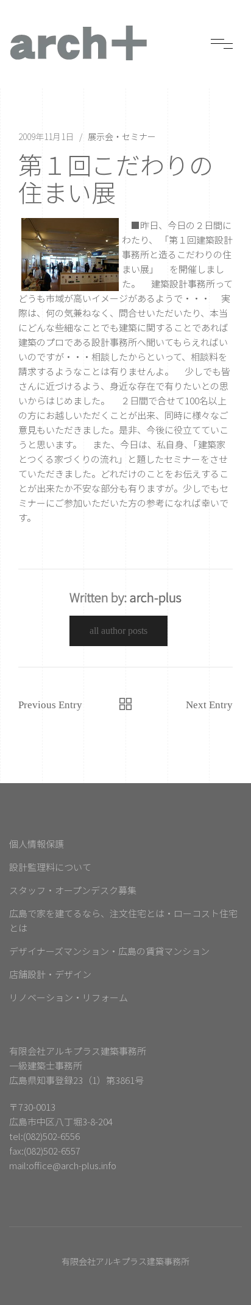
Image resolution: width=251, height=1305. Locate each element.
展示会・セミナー (122, 136)
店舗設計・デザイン (50, 974)
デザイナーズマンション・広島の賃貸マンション (109, 950)
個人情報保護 (36, 843)
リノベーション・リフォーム (68, 997)
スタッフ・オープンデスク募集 (72, 890)
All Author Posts (118, 630)
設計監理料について (50, 866)
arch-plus (156, 597)
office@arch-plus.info (72, 1165)
